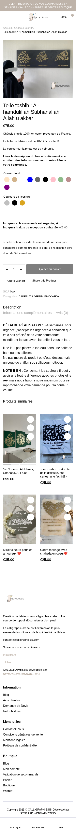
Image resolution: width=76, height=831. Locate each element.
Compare (30, 427)
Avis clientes (11, 700)
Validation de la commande (20, 774)
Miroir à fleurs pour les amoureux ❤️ (17, 551)
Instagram (10, 654)
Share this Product (44, 280)
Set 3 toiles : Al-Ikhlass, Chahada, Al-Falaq (18, 470)
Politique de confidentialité (20, 745)
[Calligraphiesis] (38, 17)
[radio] (7, 180)
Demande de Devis (16, 705)
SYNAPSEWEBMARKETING (21, 674)
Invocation (51, 296)
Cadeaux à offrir (23, 27)
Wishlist (8, 790)
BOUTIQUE (65, 7)
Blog (6, 694)
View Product (30, 436)
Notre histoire (12, 711)
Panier (7, 780)
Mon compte (11, 769)
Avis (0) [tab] (62, 313)
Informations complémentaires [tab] (27, 313)
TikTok (7, 662)
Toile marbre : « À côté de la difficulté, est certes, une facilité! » (55, 472)
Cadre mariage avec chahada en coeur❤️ (54, 551)
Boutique (9, 785)
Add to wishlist (16, 280)
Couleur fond (11, 173)
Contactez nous (13, 729)
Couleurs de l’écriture (17, 196)
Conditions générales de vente (23, 734)
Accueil (7, 27)
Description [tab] (12, 307)
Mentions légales (14, 740)
